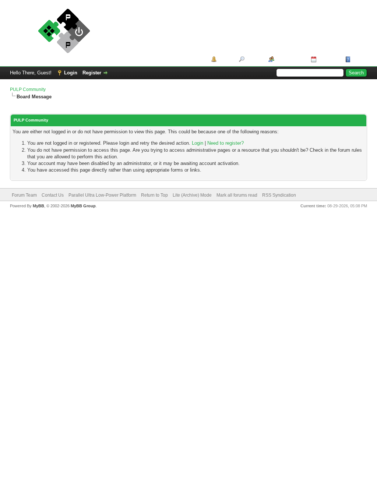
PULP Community (28, 89)
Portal (225, 59)
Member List (290, 59)
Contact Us (53, 195)
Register (91, 72)
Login (70, 72)
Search (254, 59)
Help (357, 59)
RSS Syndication (279, 195)
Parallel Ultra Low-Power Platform (102, 195)
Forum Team (24, 195)
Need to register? (225, 143)
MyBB (38, 206)
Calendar (328, 59)
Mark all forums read (236, 195)
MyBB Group (83, 206)
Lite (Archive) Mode (192, 195)
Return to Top (154, 195)
